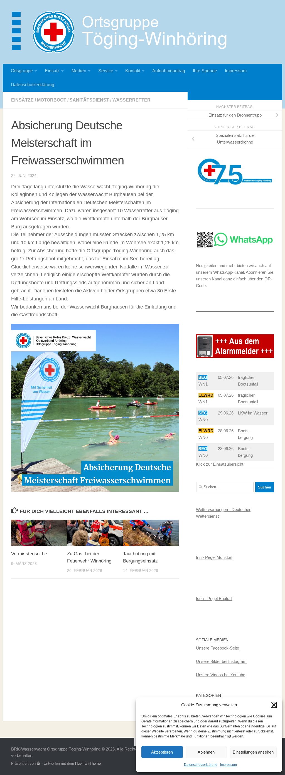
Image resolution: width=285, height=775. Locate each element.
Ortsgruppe (22, 70)
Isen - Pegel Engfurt (214, 598)
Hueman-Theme (88, 763)
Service (105, 70)
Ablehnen (206, 752)
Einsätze (22, 100)
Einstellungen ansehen (253, 752)
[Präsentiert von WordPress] (38, 763)
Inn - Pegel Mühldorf (214, 557)
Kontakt (132, 70)
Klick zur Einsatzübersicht (219, 464)
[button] (274, 705)
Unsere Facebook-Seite (217, 648)
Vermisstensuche (29, 553)
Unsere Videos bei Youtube (220, 674)
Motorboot (51, 100)
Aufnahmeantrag (168, 70)
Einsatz (52, 70)
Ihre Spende (205, 70)
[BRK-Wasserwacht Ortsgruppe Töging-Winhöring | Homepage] (122, 32)
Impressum (228, 765)
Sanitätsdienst (89, 100)
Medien (79, 70)
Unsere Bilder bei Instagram (221, 661)
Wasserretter (131, 100)
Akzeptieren (162, 752)
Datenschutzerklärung (200, 765)
